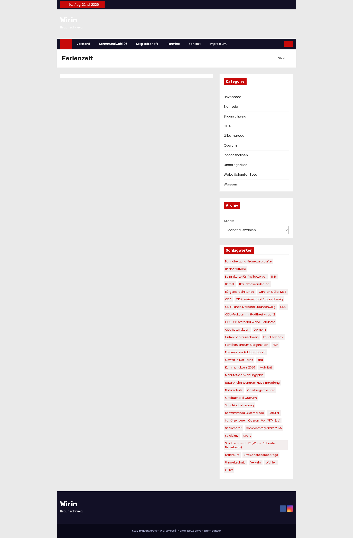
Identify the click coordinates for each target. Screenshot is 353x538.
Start (282, 58)
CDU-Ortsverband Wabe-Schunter (250, 322)
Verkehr (255, 462)
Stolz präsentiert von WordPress (153, 531)
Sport (247, 436)
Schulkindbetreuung (239, 405)
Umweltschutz (235, 462)
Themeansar (212, 531)
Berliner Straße (235, 269)
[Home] (66, 44)
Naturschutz (233, 390)
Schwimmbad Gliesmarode (244, 413)
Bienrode (231, 106)
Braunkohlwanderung (254, 284)
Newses (192, 531)
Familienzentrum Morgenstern (246, 345)
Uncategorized (235, 165)
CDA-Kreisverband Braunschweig (259, 299)
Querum (230, 145)
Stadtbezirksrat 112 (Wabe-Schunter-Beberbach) (251, 445)
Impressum (218, 44)
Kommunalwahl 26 (113, 44)
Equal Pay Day (273, 337)
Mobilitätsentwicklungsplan (244, 375)
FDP (275, 345)
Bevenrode (232, 97)
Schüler (274, 413)
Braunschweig (235, 116)
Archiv (229, 221)
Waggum (231, 184)
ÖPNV (229, 470)
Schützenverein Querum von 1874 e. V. (252, 420)
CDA (227, 126)
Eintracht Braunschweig (242, 337)
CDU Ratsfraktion (237, 330)
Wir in (68, 20)
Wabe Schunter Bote (240, 174)
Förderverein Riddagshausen (245, 352)
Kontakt (195, 44)
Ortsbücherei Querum (241, 398)
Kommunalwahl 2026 (240, 367)
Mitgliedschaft (147, 44)
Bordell (230, 284)
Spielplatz (232, 436)
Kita (260, 360)
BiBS (274, 277)
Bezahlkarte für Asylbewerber (246, 277)
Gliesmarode (234, 135)
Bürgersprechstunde (239, 292)
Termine (173, 44)
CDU (283, 307)
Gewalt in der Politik (239, 360)
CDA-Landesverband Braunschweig (250, 307)
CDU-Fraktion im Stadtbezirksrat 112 (250, 314)
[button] (281, 43)
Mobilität (266, 367)
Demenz (260, 330)
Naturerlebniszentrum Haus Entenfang (252, 383)
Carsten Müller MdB (272, 292)
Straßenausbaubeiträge (261, 455)
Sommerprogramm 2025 (264, 428)
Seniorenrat (233, 428)
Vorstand (83, 44)
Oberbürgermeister (261, 390)
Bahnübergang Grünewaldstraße (248, 261)
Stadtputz (232, 455)
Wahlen (271, 462)
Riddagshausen (236, 155)
